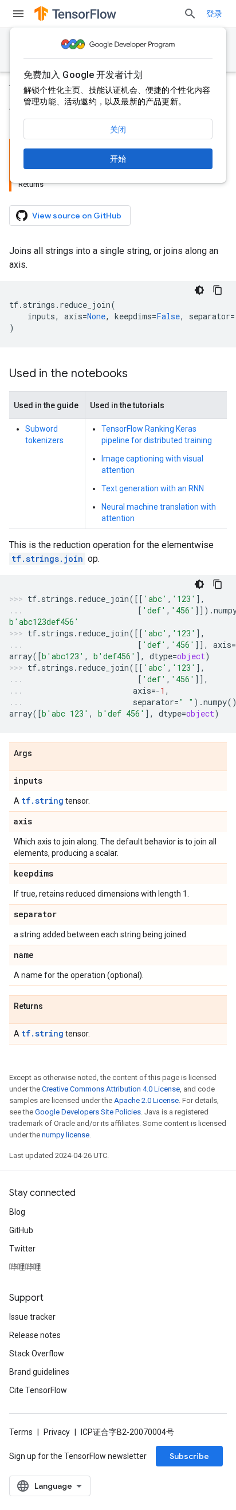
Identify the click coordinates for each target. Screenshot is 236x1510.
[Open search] (190, 14)
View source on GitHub (76, 215)
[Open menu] (18, 14)
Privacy (57, 1432)
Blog (17, 1211)
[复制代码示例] (218, 290)
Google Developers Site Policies (88, 1112)
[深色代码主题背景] (199, 290)
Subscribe (189, 1456)
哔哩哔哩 (25, 1267)
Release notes (35, 1335)
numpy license (65, 1134)
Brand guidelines (39, 1371)
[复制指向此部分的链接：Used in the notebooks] (139, 374)
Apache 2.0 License (146, 1100)
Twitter (22, 1248)
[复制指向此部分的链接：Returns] (54, 1007)
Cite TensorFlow (38, 1390)
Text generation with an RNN (152, 488)
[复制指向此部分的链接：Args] (43, 754)
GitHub (21, 1230)
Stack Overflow (36, 1353)
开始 (118, 159)
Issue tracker (32, 1316)
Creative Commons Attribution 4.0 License (111, 1089)
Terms (21, 1432)
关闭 (118, 129)
